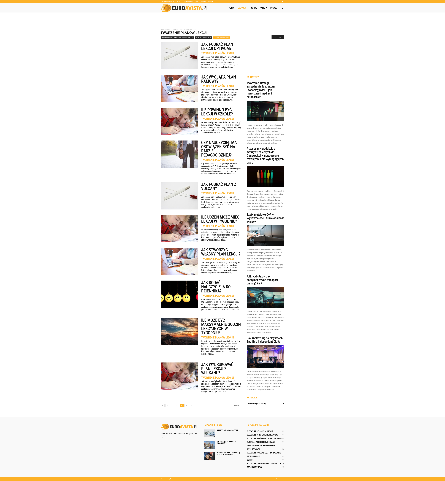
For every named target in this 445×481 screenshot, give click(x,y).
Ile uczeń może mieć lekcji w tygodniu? (220, 219)
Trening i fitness (254, 467)
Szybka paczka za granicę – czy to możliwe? (228, 453)
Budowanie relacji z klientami (260, 431)
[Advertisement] (222, 20)
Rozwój (273, 8)
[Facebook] (282, 1)
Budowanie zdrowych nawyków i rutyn (264, 463)
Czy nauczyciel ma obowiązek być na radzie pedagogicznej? (219, 149)
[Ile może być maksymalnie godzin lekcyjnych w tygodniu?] (179, 331)
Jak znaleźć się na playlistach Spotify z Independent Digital (265, 339)
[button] (281, 8)
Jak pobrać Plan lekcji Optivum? (217, 46)
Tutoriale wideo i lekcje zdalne (183, 37)
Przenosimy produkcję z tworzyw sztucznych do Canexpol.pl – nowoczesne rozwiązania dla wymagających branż (265, 155)
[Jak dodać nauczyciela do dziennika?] (179, 294)
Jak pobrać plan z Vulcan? (218, 186)
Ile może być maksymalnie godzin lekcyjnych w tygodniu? (221, 326)
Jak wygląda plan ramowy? (218, 79)
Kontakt (210, 1)
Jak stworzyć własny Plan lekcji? (220, 251)
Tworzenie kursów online (203, 37)
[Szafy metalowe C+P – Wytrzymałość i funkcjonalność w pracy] (265, 235)
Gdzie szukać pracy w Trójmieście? (226, 442)
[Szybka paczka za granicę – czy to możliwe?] (209, 456)
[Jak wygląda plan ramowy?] (179, 88)
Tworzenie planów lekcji (221, 37)
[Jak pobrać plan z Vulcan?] (179, 195)
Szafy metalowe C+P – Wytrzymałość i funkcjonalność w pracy (265, 218)
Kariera (263, 8)
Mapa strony (280, 479)
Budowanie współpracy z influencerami (264, 438)
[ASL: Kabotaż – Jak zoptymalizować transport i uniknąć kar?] (265, 297)
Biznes (231, 8)
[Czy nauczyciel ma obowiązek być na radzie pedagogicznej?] (179, 154)
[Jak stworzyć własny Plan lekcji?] (179, 261)
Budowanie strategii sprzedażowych (263, 435)
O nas (196, 1)
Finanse (253, 8)
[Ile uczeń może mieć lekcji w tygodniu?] (179, 228)
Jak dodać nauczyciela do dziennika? (216, 286)
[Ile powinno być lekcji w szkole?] (179, 121)
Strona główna (188, 1)
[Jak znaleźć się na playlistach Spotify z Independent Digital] (265, 356)
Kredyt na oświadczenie (227, 430)
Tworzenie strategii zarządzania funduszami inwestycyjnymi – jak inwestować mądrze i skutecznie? (261, 90)
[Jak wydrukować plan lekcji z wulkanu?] (179, 376)
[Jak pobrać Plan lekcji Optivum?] (179, 55)
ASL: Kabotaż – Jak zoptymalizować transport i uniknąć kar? (263, 280)
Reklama (203, 1)
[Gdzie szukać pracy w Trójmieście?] (209, 445)
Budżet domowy (167, 37)
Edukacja (242, 8)
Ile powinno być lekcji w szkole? (217, 111)
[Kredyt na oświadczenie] (209, 433)
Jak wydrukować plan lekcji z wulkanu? (217, 368)
